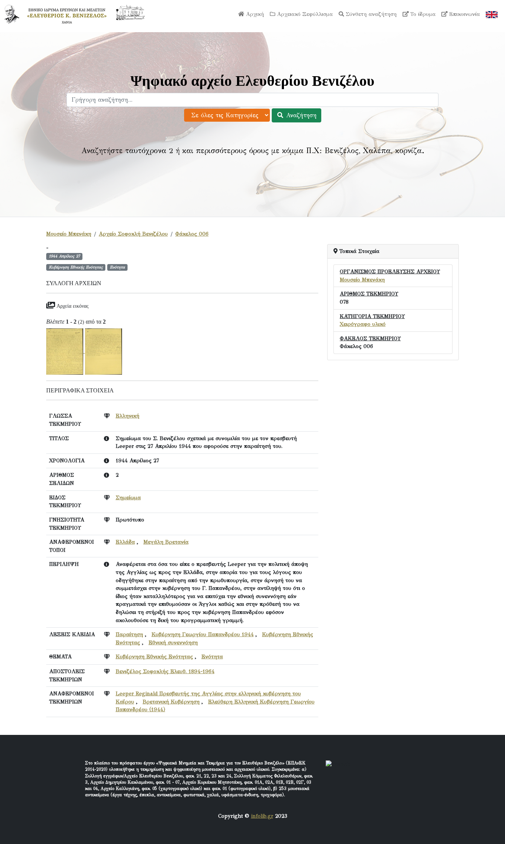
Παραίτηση (129, 634)
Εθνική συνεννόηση (173, 642)
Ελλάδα (125, 542)
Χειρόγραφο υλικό (363, 324)
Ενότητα (212, 656)
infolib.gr (262, 816)
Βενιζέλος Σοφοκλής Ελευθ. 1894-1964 (165, 671)
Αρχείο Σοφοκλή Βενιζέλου (133, 233)
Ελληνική (127, 415)
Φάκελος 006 (192, 233)
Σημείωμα (128, 497)
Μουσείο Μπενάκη (68, 233)
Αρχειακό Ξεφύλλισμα (304, 14)
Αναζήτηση (300, 115)
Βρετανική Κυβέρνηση (171, 701)
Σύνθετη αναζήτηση (370, 14)
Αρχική (254, 14)
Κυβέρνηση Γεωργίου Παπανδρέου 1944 (203, 634)
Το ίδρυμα (422, 14)
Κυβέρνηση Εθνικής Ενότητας (154, 656)
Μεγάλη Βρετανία (166, 542)
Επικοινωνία (463, 14)
